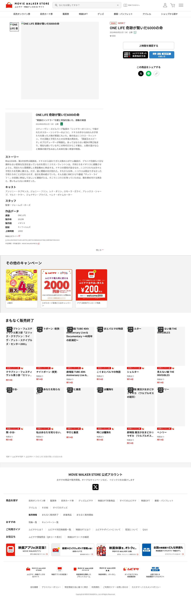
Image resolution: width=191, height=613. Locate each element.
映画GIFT (83, 13)
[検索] (56, 5)
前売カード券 (46, 13)
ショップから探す (169, 13)
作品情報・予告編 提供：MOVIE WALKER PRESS (21, 243)
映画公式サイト (11, 236)
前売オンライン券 (21, 13)
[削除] (117, 5)
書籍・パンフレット (123, 13)
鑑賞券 (66, 13)
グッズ (101, 13)
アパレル (147, 13)
